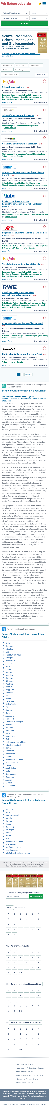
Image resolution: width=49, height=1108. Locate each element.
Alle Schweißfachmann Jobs (17, 853)
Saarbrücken (10, 768)
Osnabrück (10, 754)
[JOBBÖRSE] (16, 3)
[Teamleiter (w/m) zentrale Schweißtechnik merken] (44, 258)
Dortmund (9, 666)
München (9, 649)
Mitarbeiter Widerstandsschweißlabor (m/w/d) (22, 323)
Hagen (8, 733)
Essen (8, 669)
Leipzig (8, 664)
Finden (24, 23)
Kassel (8, 765)
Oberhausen (10, 774)
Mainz (8, 771)
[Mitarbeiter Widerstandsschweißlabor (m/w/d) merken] (44, 317)
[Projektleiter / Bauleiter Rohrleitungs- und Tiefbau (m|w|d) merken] (44, 227)
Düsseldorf (10, 661)
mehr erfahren (7, 102)
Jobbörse (22, 1104)
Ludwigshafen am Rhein (15, 742)
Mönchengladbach (13, 745)
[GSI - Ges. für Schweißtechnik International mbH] (9, 167)
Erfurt (7, 707)
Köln (7, 652)
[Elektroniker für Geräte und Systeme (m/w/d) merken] (44, 348)
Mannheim (9, 751)
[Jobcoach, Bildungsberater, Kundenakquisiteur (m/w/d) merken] (44, 166)
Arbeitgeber (21, 1068)
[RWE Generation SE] (9, 287)
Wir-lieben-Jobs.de (32, 1079)
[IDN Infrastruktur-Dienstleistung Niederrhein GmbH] (9, 228)
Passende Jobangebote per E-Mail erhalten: (24, 892)
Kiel (7, 739)
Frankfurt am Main (13, 655)
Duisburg (9, 684)
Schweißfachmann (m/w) (13, 87)
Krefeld (8, 783)
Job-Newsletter (37, 896)
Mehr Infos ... (24, 1098)
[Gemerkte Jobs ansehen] (40, 3)
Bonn (7, 695)
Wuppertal (9, 690)
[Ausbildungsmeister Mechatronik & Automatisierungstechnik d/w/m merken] (44, 286)
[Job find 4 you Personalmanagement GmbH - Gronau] (9, 110)
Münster (9, 698)
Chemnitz (9, 777)
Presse (19, 1079)
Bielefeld (9, 693)
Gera (7, 713)
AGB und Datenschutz (24, 1075)
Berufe (9, 907)
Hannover (9, 678)
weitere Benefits (30, 99)
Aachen (8, 780)
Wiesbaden (10, 725)
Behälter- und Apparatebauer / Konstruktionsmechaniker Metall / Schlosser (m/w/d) (22, 204)
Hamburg (9, 646)
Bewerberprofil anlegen (36, 1068)
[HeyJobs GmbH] (9, 82)
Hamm (8, 748)
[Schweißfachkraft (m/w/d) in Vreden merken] (44, 109)
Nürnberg (9, 681)
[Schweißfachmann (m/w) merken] (44, 81)
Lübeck (8, 757)
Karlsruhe (9, 701)
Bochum (9, 687)
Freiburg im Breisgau (14, 722)
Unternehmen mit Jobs (19, 946)
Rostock (9, 710)
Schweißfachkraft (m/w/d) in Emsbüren (19, 144)
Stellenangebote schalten (25, 1064)
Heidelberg (10, 736)
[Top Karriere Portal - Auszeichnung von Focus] (24, 881)
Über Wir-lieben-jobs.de (25, 1072)
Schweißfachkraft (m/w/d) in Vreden (18, 115)
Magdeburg (10, 719)
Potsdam (9, 727)
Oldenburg (9, 730)
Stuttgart (9, 658)
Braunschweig (11, 762)
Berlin (7, 643)
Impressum (39, 1075)
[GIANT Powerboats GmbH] (9, 349)
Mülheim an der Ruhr (14, 759)
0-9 (20, 972)
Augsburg (9, 716)
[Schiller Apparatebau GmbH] (9, 196)
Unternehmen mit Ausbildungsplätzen (25, 984)
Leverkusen (10, 786)
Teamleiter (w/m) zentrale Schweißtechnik (21, 264)
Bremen (8, 672)
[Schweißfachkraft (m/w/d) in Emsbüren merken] (44, 138)
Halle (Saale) (10, 704)
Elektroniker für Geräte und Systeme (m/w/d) (22, 354)
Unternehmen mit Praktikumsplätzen (25, 1022)
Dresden (9, 675)
